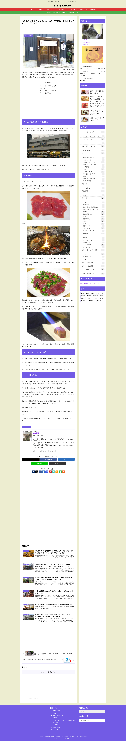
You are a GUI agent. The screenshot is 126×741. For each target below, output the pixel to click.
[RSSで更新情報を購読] (55, 451)
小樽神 (55, 717)
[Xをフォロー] (36, 451)
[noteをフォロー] (48, 451)
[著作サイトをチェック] (34, 451)
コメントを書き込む (48, 672)
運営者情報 (40, 736)
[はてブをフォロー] (41, 451)
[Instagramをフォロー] (43, 451)
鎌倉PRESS (56, 727)
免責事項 (58, 736)
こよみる (55, 729)
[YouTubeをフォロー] (45, 451)
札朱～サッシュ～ (58, 715)
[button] (57, 463)
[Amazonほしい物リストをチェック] (50, 451)
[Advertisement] (48, 29)
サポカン (55, 713)
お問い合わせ (64, 736)
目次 (46, 82)
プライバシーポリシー (49, 736)
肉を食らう (44, 88)
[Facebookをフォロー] (38, 451)
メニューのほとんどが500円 (48, 90)
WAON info (56, 725)
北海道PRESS (57, 710)
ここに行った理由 (46, 93)
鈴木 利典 (36, 433)
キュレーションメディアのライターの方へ (79, 736)
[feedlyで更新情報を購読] (52, 451)
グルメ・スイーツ (27, 427)
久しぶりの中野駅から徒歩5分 (49, 86)
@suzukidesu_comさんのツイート (90, 283)
